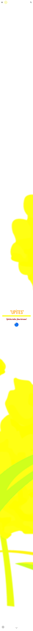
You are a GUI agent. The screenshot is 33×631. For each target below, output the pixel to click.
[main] (16, 315)
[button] (2, 2)
